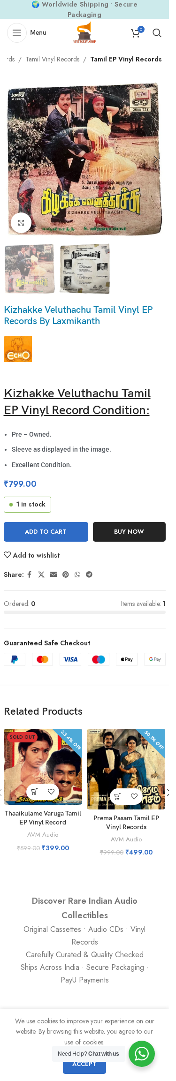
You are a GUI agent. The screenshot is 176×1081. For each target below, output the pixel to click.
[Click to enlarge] (21, 223)
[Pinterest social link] (66, 574)
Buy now (129, 531)
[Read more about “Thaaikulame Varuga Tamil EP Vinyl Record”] (34, 792)
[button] (13, 159)
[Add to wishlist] (51, 792)
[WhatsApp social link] (77, 574)
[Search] (157, 32)
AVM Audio (42, 834)
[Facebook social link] (29, 574)
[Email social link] (53, 574)
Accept (84, 1063)
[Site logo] (84, 32)
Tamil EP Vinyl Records (126, 59)
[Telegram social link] (89, 574)
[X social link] (41, 574)
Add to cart (46, 531)
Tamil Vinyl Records (52, 59)
